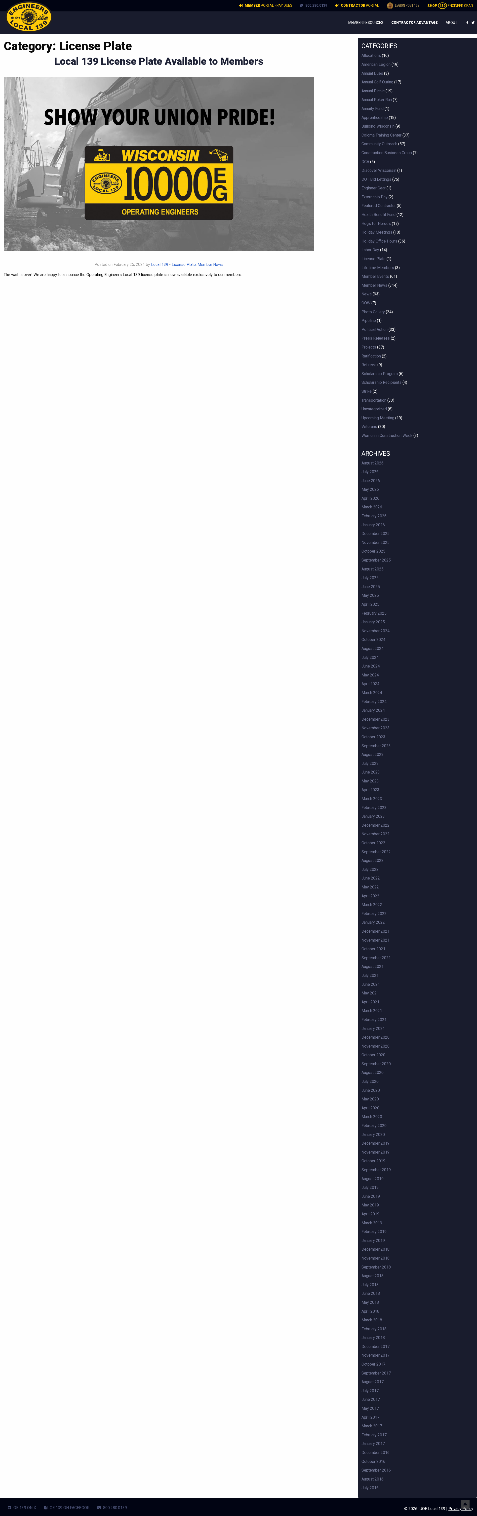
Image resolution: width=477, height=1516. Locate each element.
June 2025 (370, 586)
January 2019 (373, 1240)
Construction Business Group (386, 152)
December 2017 (375, 1346)
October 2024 (373, 639)
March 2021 (371, 1010)
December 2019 (375, 1143)
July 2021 (370, 975)
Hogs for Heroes (376, 223)
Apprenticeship (374, 117)
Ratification (371, 356)
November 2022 (375, 834)
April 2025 (370, 604)
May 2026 (370, 489)
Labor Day (370, 249)
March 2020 (371, 1116)
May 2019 (370, 1205)
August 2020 (372, 1072)
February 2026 (374, 516)
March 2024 (371, 692)
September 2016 (376, 1470)
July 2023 (370, 763)
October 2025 (373, 551)
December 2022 (375, 825)
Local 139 (159, 264)
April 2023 (370, 789)
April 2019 (370, 1214)
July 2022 (370, 869)
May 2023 (370, 781)
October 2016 (373, 1461)
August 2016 (372, 1479)
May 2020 (370, 1099)
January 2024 (373, 710)
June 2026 (370, 480)
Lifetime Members (377, 267)
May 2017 (370, 1408)
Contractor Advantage (414, 23)
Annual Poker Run (376, 99)
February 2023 (374, 807)
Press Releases (375, 338)
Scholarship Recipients (381, 382)
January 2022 (373, 922)
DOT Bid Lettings (376, 179)
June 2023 (370, 772)
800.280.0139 (316, 5)
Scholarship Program (379, 373)
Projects (368, 347)
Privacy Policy (460, 1508)
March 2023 (371, 798)
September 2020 (376, 1063)
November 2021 (375, 940)
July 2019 (370, 1187)
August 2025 (372, 569)
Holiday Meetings (376, 232)
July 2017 (370, 1390)
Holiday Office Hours (379, 241)
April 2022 (370, 896)
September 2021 (376, 957)
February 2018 (374, 1329)
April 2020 (370, 1108)
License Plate (184, 264)
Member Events (375, 276)
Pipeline (368, 320)
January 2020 (373, 1134)
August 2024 (372, 648)
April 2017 (370, 1417)
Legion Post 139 (406, 5)
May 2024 (370, 675)
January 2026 (373, 525)
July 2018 (370, 1284)
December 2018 (375, 1249)
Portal (360, 5)
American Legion (376, 64)
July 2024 (370, 657)
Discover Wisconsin (378, 170)
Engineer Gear (450, 6)
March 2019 (371, 1223)
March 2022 (371, 904)
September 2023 (376, 745)
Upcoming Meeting (377, 418)
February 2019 (374, 1231)
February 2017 (374, 1435)
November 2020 (375, 1046)
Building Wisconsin (378, 126)
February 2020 (374, 1125)
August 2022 (372, 860)
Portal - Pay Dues (268, 5)
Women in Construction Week (386, 435)
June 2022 (370, 878)
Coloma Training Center (381, 135)
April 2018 (370, 1311)
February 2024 (374, 701)
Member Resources (365, 23)
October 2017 (373, 1364)
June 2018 (370, 1293)
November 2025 (375, 542)
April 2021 (370, 1002)
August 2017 (372, 1381)
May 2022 (370, 887)
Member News (210, 264)
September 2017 (376, 1373)
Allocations (371, 55)
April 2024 (370, 683)
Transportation (373, 400)
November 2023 (375, 728)
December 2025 (375, 533)
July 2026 (370, 471)
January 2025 (373, 622)
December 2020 (375, 1037)
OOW (365, 303)
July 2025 (370, 577)
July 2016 (370, 1487)
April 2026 (370, 498)
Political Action (374, 329)
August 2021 (372, 966)
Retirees (368, 364)
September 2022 (376, 851)
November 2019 (375, 1152)
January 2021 (373, 1028)
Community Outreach (379, 143)
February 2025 (374, 613)
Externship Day (374, 197)
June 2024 (370, 666)
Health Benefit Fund (378, 214)
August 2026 (372, 463)
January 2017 (373, 1443)
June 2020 (370, 1090)
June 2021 (370, 984)
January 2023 (373, 816)
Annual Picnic (373, 91)
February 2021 (374, 1019)
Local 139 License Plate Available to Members (159, 61)
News (366, 294)
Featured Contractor (378, 205)
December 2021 (375, 931)
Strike (366, 391)
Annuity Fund (372, 108)
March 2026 (371, 507)
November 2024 (375, 631)
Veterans (369, 426)
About (451, 23)
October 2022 (373, 843)
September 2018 (376, 1267)
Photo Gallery (373, 312)
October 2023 (373, 737)
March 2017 (371, 1426)
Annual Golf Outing (377, 82)
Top (465, 1504)
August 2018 (372, 1275)
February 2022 (374, 913)
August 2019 (372, 1178)
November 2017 (375, 1355)
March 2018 (371, 1320)
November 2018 (375, 1258)
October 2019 (373, 1161)
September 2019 (376, 1169)
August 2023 (372, 754)
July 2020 (370, 1081)
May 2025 (370, 595)
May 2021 (370, 993)
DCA (365, 161)
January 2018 (373, 1337)
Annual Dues (372, 73)
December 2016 (375, 1452)
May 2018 (370, 1302)
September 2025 (376, 560)
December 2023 (375, 719)
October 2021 (373, 949)
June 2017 (370, 1399)
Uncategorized (374, 409)
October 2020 (373, 1055)
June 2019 (370, 1196)
